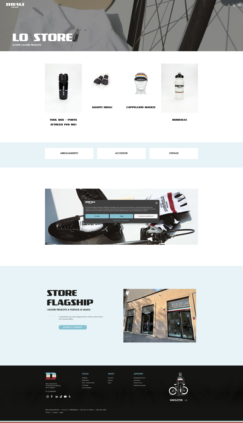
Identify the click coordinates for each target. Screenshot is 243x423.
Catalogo (85, 385)
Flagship (84, 378)
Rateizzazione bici (139, 378)
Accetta (97, 216)
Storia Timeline (86, 388)
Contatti (110, 378)
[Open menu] (239, 5)
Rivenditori (85, 380)
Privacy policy (125, 220)
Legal (61, 412)
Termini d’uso (138, 383)
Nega (121, 216)
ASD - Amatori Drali (88, 383)
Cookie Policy (117, 220)
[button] (157, 203)
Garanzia (137, 380)
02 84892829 (52, 391)
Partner (110, 380)
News (109, 383)
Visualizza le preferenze (145, 216)
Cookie (55, 412)
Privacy (48, 412)
